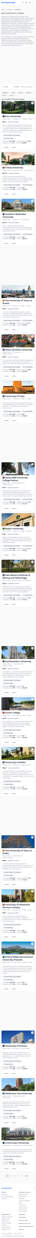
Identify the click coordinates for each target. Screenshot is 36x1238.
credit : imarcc (28, 392)
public (25, 28)
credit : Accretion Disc (27, 571)
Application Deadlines (24, 1200)
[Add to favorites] (32, 103)
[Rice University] (18, 107)
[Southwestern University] (18, 652)
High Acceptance (23, 1207)
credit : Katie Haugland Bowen (25, 112)
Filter (6, 87)
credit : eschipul (28, 474)
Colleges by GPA (5, 1219)
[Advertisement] (18, 65)
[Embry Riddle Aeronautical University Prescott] (18, 948)
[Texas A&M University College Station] (18, 468)
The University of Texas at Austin (10, 45)
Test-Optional (22, 1205)
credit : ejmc (28, 296)
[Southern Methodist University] (18, 205)
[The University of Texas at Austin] (18, 291)
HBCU (20, 1203)
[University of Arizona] (18, 1037)
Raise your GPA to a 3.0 (24, 1223)
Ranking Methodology (7, 1196)
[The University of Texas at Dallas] (18, 841)
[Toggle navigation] (33, 2)
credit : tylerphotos (27, 900)
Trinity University (18, 38)
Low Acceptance (23, 1211)
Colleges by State (5, 1229)
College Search (5, 1221)
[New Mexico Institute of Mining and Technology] (18, 566)
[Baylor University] (18, 519)
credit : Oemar (28, 846)
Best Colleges (22, 1196)
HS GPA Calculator (23, 1220)
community (4, 30)
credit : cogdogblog (27, 524)
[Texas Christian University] (18, 340)
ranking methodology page (22, 27)
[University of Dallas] (18, 753)
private (30, 28)
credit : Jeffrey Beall (27, 210)
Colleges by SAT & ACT (7, 1217)
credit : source (28, 163)
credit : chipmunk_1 (27, 1042)
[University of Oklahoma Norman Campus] (18, 895)
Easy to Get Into (23, 1209)
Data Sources (4, 1194)
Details (14, 147)
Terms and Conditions (6, 1233)
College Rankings (23, 1194)
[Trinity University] (18, 158)
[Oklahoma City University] (18, 1084)
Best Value (21, 1198)
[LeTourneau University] (18, 1133)
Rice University (8, 38)
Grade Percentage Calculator (26, 1226)
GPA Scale (21, 1229)
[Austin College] (18, 703)
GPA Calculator (22, 1217)
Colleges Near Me (5, 1227)
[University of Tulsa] (18, 387)
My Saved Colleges (6, 1223)
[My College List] (29, 2)
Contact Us (4, 1198)
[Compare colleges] (26, 2)
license (32, 112)
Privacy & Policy (18, 1233)
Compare (6, 147)
